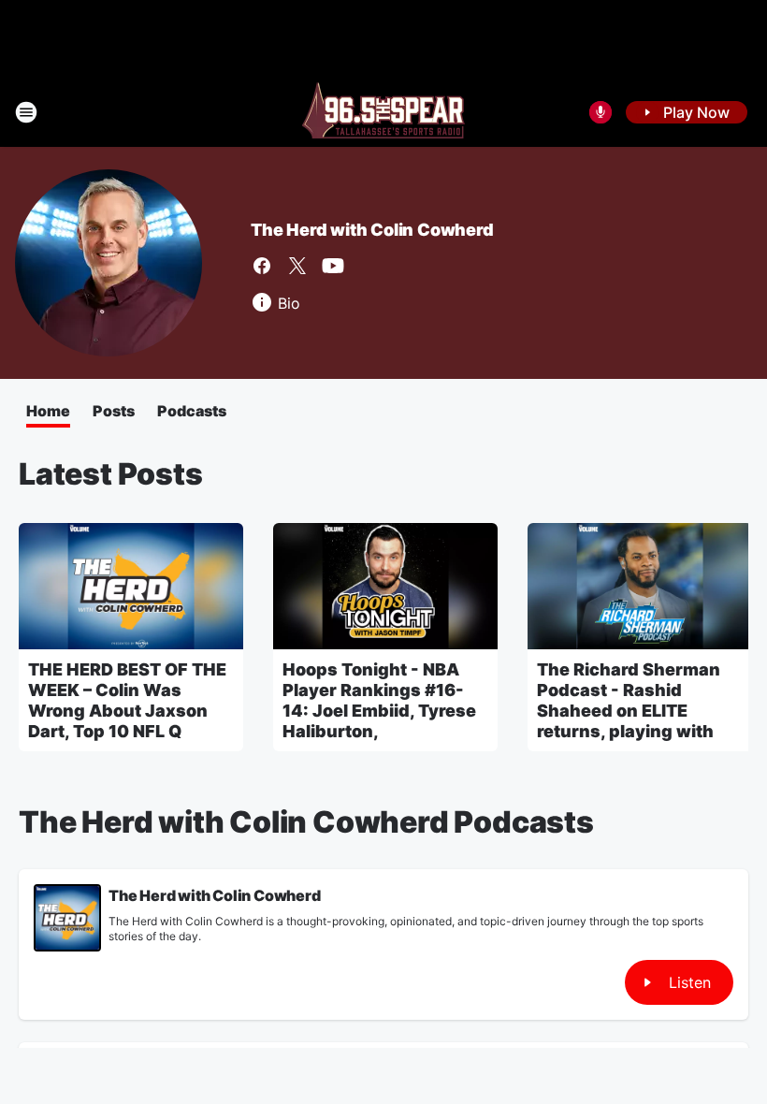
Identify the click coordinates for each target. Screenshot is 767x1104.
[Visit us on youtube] (333, 265)
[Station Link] (383, 112)
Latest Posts (111, 474)
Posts (114, 410)
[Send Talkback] (600, 112)
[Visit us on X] (297, 265)
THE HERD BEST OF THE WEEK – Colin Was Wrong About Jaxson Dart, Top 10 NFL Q (127, 700)
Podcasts (191, 410)
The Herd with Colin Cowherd (372, 230)
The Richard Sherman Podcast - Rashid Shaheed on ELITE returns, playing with (628, 700)
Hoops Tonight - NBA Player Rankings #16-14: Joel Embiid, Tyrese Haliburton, (379, 700)
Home (48, 410)
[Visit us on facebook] (262, 265)
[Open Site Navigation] (26, 112)
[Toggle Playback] (67, 917)
